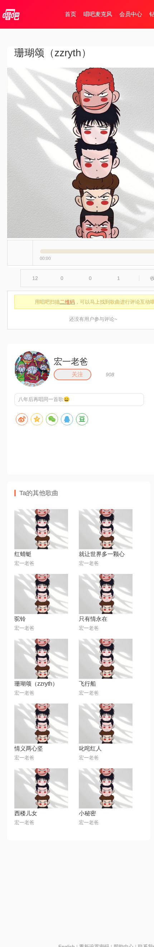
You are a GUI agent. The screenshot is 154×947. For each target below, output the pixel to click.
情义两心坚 (28, 748)
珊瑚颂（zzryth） (36, 684)
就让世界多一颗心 (102, 554)
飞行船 (87, 684)
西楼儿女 (25, 813)
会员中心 (130, 14)
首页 (70, 14)
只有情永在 (93, 619)
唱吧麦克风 (97, 14)
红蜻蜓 (23, 554)
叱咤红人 (90, 748)
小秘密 (87, 813)
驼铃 (20, 619)
